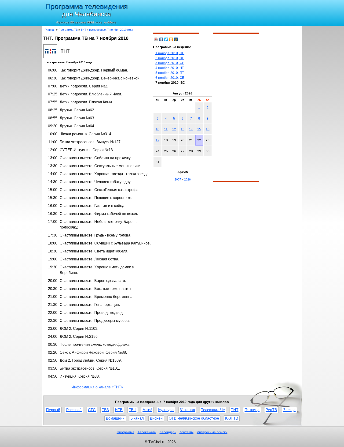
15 (199, 129)
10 (157, 129)
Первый (53, 410)
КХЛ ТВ (231, 418)
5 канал (137, 418)
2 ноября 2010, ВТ (169, 58)
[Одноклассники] (171, 39)
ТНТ (83, 29)
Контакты (186, 432)
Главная (49, 29)
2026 (187, 179)
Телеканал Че (213, 410)
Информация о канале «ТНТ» (97, 387)
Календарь (168, 432)
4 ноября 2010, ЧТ (169, 68)
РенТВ (271, 410)
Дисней (156, 418)
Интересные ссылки (212, 432)
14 (191, 129)
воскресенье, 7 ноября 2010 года (111, 29)
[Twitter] (166, 39)
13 (182, 129)
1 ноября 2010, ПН (169, 53)
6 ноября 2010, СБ (169, 77)
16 (207, 129)
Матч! (147, 410)
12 (174, 129)
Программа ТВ (68, 29)
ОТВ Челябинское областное (194, 418)
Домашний (115, 418)
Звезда (289, 410)
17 (157, 140)
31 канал (187, 410)
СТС (92, 410)
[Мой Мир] (176, 39)
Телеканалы (147, 432)
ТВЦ (132, 410)
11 (166, 129)
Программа (125, 432)
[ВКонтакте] (161, 39)
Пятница (252, 410)
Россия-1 (74, 410)
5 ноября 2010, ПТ (169, 73)
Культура (166, 410)
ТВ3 (105, 410)
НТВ (119, 410)
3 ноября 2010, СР (169, 63)
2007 (178, 179)
